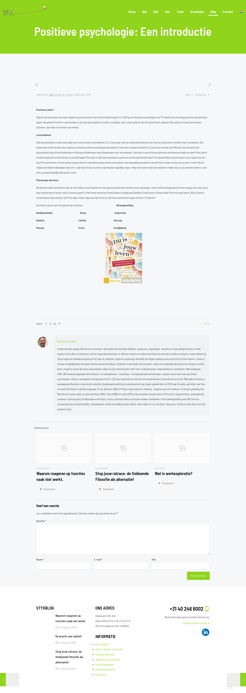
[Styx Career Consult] (25, 11)
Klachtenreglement (105, 669)
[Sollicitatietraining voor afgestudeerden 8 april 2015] (9, 679)
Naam (40, 559)
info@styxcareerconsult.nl (196, 622)
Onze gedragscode (105, 654)
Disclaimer (100, 674)
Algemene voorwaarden (107, 659)
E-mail (98, 559)
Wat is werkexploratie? (173, 473)
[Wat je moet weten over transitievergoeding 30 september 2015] (236, 679)
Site (154, 559)
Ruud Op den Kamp (62, 94)
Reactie (41, 520)
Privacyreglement (104, 664)
